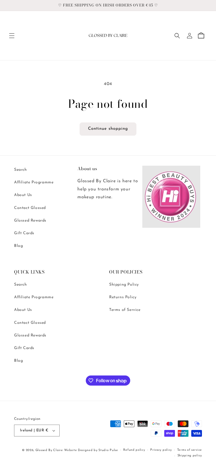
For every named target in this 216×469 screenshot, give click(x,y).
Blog (18, 246)
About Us (23, 195)
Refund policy (134, 450)
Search (20, 170)
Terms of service (189, 450)
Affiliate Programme (33, 182)
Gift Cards (24, 233)
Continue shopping (108, 129)
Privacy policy (161, 450)
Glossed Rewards (30, 220)
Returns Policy (122, 297)
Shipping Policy (124, 285)
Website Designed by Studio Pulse (91, 450)
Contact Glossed (30, 208)
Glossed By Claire (49, 450)
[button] (12, 35)
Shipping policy (189, 455)
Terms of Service (125, 310)
